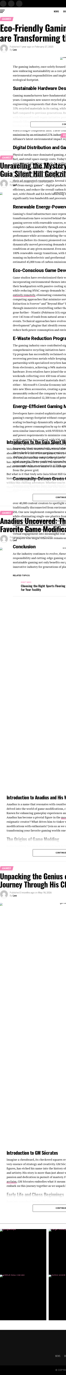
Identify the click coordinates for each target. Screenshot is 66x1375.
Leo (15, 49)
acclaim (11, 1181)
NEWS (56, 11)
